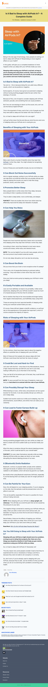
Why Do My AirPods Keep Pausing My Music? (25, 526)
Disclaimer (5, 680)
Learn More (40, 7)
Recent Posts (9, 569)
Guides (4, 663)
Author (5, 569)
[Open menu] (45, 3)
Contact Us (5, 666)
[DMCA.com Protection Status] (24, 648)
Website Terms (6, 674)
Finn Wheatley (16, 20)
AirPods (5, 162)
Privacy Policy (6, 677)
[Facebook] (4, 652)
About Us (5, 660)
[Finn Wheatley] (6, 574)
